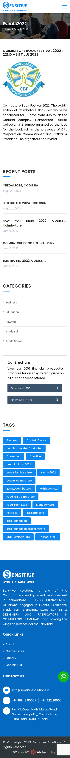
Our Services (15, 651)
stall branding (35, 513)
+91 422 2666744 (53, 700)
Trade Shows (14, 341)
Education (12, 312)
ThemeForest (48, 537)
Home (8, 29)
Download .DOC (21, 400)
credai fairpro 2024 (19, 464)
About (10, 644)
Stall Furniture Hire (18, 537)
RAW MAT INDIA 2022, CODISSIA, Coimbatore (35, 223)
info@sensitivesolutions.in (30, 690)
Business (11, 302)
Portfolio (12, 513)
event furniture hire (19, 472)
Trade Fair (12, 331)
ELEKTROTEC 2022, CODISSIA (24, 261)
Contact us (14, 665)
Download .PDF (20, 388)
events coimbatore (19, 480)
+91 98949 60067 (24, 700)
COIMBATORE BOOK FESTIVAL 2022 (29, 243)
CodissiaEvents (36, 440)
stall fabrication (17, 521)
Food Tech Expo (17, 505)
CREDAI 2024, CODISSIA (20, 185)
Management (45, 505)
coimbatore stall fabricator (24, 448)
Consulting (14, 456)
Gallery (11, 658)
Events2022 (48, 472)
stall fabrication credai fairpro (26, 529)
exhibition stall (49, 488)
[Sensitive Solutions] (15, 6)
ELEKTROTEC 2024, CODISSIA (24, 203)
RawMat (11, 322)
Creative (35, 456)
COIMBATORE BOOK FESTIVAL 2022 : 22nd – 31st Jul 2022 (33, 52)
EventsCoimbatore (19, 488)
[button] (63, 676)
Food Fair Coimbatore (21, 497)
